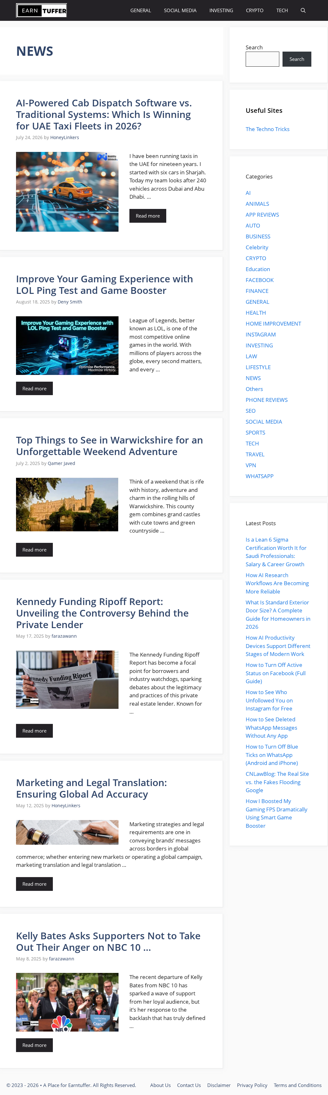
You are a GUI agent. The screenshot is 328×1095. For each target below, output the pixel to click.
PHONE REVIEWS (267, 399)
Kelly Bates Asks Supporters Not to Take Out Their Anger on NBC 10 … (108, 941)
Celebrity (257, 247)
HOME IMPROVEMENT (273, 323)
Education (258, 269)
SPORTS (255, 432)
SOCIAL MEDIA (180, 10)
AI (248, 192)
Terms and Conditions (298, 1085)
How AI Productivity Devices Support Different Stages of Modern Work (278, 646)
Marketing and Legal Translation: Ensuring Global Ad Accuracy (91, 788)
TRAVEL (255, 454)
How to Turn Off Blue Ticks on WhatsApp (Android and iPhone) (272, 755)
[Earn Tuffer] (41, 10)
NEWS (253, 378)
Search (254, 47)
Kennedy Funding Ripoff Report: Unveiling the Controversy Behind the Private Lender (102, 613)
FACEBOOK (260, 280)
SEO (251, 410)
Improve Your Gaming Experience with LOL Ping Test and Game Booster (104, 284)
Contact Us (189, 1085)
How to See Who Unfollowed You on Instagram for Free (269, 700)
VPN (251, 465)
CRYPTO (255, 10)
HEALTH (256, 312)
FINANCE (257, 290)
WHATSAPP (260, 476)
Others (254, 389)
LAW (251, 356)
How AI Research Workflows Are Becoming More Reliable (277, 583)
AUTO (253, 225)
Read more (148, 215)
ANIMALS (257, 203)
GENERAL (140, 10)
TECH (282, 10)
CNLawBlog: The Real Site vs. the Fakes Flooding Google (277, 782)
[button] (303, 10)
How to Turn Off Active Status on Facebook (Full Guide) (276, 673)
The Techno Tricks (268, 129)
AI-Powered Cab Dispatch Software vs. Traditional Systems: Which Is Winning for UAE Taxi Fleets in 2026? (104, 114)
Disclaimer (219, 1085)
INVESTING (221, 10)
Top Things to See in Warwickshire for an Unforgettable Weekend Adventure (109, 445)
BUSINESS (258, 236)
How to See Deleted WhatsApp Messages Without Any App (271, 727)
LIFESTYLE (258, 367)
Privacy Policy (252, 1085)
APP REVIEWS (262, 214)
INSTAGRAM (261, 334)
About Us (160, 1085)
